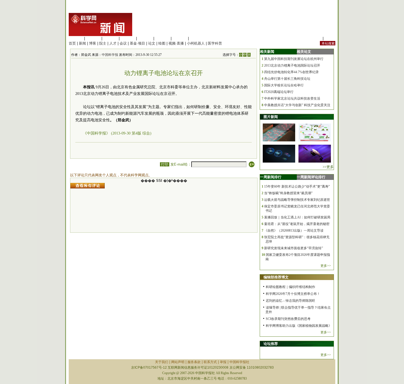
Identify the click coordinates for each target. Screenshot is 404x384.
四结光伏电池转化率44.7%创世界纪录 (291, 72)
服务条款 (194, 362)
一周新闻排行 (270, 177)
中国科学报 (110, 55)
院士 (102, 43)
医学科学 (93, 38)
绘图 (161, 43)
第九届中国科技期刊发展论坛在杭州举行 (293, 59)
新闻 (82, 43)
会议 (123, 43)
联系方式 (210, 362)
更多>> (325, 266)
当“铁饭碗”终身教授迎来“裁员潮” (288, 193)
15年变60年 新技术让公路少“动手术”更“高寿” (297, 186)
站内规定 (314, 38)
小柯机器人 (196, 43)
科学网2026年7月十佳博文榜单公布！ (293, 294)
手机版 (330, 38)
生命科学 (76, 38)
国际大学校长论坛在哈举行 (284, 85)
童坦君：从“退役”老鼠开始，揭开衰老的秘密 (297, 224)
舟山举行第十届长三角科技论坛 (287, 79)
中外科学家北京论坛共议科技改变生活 (292, 98)
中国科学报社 (239, 362)
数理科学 (180, 38)
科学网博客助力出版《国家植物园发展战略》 (299, 326)
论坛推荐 (271, 344)
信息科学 (145, 38)
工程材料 (128, 38)
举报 (223, 362)
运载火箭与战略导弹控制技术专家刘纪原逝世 (297, 200)
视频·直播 (176, 43)
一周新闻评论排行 (311, 177)
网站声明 (177, 362)
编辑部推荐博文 (276, 277)
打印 (164, 164)
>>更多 (328, 167)
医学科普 (215, 43)
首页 (72, 43)
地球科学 (162, 38)
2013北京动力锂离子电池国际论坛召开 (292, 65)
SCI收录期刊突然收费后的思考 (288, 319)
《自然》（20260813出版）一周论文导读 (293, 230)
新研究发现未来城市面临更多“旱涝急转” (293, 248)
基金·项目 (137, 43)
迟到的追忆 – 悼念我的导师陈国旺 (290, 301)
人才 (113, 43)
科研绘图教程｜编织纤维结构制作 (290, 287)
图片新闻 (271, 117)
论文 (151, 43)
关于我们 (161, 362)
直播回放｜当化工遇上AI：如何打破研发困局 (297, 217)
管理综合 (197, 38)
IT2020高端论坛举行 (279, 92)
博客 (92, 43)
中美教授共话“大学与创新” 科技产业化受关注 (297, 105)
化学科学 (110, 38)
